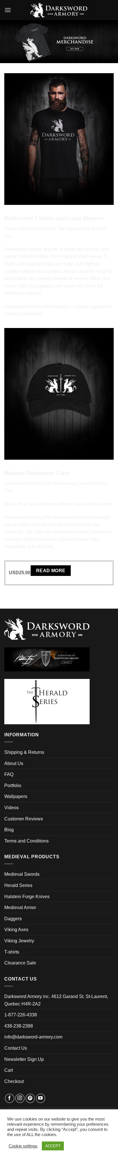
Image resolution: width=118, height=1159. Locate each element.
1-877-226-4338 (20, 1014)
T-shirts (11, 952)
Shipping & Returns (24, 752)
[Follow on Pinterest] (30, 1098)
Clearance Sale (20, 962)
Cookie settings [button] (23, 1146)
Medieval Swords (22, 874)
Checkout (14, 1081)
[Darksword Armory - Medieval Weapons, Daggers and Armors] (59, 10)
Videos (11, 807)
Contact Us (15, 1048)
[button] (7, 10)
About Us (13, 763)
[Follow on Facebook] (9, 1098)
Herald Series (18, 885)
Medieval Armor (20, 907)
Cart (8, 1070)
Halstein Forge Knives (27, 896)
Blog (9, 829)
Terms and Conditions (26, 840)
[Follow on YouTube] (40, 1098)
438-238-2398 (18, 1026)
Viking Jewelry (19, 940)
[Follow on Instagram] (20, 1098)
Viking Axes (16, 929)
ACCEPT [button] (52, 1146)
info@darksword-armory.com (33, 1036)
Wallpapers (15, 796)
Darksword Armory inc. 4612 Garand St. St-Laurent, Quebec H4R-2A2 (56, 1000)
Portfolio (12, 785)
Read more (51, 570)
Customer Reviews (23, 818)
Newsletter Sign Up (24, 1059)
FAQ (8, 774)
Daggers (13, 918)
